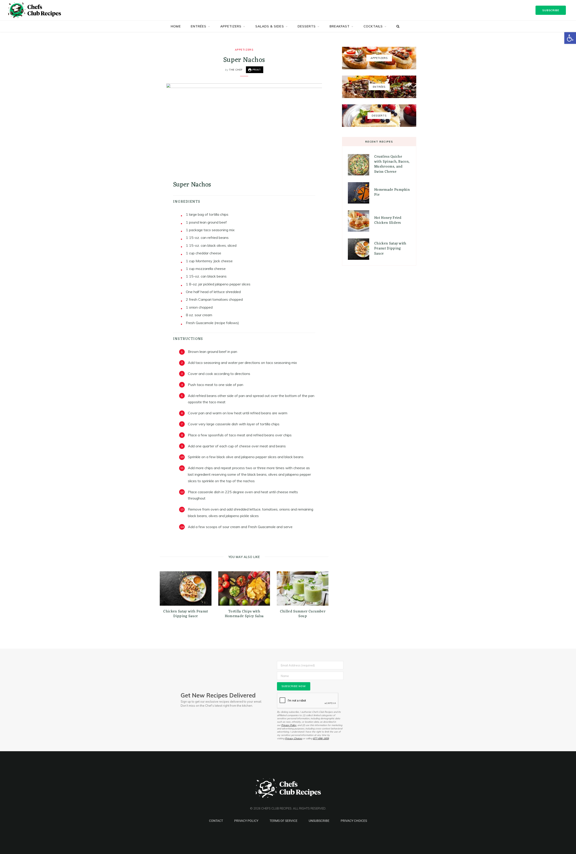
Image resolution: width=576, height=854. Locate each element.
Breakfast (340, 26)
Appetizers (231, 26)
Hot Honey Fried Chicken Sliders (388, 220)
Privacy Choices (293, 738)
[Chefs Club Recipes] (41, 10)
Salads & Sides (269, 26)
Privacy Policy (288, 725)
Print (256, 69)
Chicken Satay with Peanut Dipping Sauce (185, 614)
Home (176, 26)
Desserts (307, 26)
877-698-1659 (321, 738)
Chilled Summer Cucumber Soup (302, 614)
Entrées (199, 26)
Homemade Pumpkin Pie (392, 192)
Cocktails (373, 26)
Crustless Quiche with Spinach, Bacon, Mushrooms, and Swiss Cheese (392, 164)
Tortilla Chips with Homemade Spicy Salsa (244, 614)
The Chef (235, 69)
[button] (570, 38)
